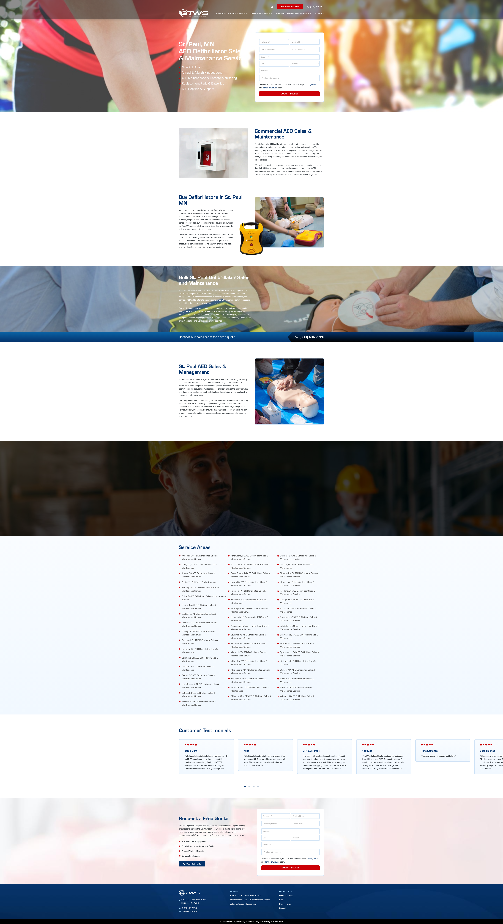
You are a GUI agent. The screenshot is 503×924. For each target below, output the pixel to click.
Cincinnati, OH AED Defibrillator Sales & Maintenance (200, 641)
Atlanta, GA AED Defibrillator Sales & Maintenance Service (198, 575)
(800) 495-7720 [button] (312, 337)
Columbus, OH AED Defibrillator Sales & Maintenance (200, 659)
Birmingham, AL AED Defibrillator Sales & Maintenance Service (201, 589)
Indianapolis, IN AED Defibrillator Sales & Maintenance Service (249, 610)
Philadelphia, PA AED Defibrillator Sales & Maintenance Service (299, 575)
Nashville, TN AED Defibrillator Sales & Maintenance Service (248, 680)
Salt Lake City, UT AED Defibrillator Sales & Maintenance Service (299, 627)
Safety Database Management (243, 903)
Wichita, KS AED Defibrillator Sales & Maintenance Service (297, 697)
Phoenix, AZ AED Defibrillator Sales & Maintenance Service (297, 583)
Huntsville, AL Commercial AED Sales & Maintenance (249, 601)
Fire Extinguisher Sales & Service (293, 13)
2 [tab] (249, 786)
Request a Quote (290, 6)
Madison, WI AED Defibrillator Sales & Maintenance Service (248, 645)
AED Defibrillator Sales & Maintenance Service (250, 899)
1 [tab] (244, 786)
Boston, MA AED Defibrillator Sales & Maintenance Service (199, 606)
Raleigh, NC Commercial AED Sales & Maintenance (297, 601)
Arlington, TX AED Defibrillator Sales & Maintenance (199, 566)
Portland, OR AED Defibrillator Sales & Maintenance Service (297, 592)
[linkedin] (272, 6)
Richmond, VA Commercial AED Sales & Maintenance (298, 610)
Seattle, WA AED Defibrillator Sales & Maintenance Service (297, 645)
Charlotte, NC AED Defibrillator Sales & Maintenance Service (200, 624)
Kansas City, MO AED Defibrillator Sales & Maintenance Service (250, 627)
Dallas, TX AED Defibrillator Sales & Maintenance (198, 668)
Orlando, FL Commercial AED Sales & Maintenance (297, 566)
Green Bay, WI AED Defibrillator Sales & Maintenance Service (249, 583)
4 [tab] (258, 786)
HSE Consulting (285, 895)
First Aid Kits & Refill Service (231, 13)
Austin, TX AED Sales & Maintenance (199, 581)
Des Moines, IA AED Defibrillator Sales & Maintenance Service (200, 685)
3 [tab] (253, 786)
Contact (319, 13)
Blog (281, 899)
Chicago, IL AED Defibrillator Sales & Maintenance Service (198, 633)
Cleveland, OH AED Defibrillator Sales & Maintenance (200, 650)
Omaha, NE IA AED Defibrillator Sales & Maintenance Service (298, 557)
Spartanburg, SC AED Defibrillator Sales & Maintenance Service (299, 654)
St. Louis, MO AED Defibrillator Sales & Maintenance (298, 662)
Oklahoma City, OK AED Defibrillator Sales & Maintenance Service (251, 697)
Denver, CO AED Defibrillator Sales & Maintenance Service (198, 677)
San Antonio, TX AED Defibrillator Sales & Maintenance (299, 636)
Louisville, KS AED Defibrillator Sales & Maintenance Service (248, 636)
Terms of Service (270, 87)
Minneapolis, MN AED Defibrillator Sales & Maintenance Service (250, 671)
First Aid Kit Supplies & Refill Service (245, 895)
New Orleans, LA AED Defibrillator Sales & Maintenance (250, 689)
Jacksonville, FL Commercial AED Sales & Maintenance (249, 618)
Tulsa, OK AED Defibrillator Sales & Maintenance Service (296, 689)
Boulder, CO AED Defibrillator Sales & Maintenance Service (199, 615)
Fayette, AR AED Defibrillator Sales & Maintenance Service (199, 703)
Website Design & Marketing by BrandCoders (265, 921)
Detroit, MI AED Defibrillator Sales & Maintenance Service (198, 694)
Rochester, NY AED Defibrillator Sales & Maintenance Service (298, 618)
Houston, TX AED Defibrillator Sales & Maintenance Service (248, 592)
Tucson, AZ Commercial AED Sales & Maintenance (297, 680)
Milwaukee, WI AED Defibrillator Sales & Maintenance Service (249, 662)
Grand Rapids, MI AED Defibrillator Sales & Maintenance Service (250, 575)
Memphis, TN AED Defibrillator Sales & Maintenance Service (249, 654)
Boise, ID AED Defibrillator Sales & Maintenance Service (204, 598)
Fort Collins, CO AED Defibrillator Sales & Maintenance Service (249, 557)
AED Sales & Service (261, 13)
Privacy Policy (310, 84)
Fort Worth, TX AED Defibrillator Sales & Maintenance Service (250, 566)
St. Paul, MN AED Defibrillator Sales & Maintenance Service (297, 671)
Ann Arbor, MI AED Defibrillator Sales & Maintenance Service (200, 557)
